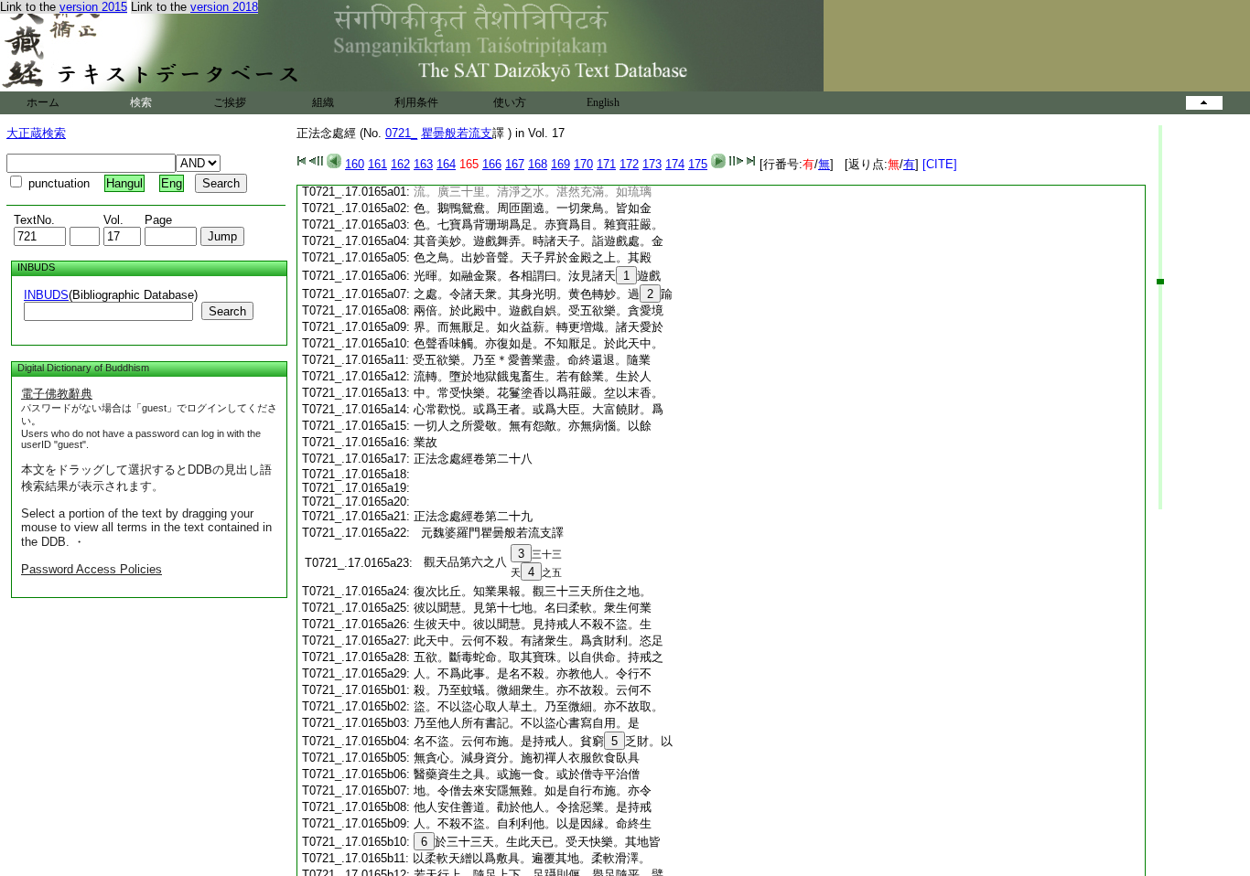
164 (446, 164)
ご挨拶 (229, 102)
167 (514, 164)
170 (583, 164)
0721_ (401, 133)
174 (674, 164)
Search (227, 311)
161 (377, 164)
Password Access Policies (91, 569)
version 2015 (93, 7)
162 (400, 164)
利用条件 (416, 102)
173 (652, 164)
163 (423, 164)
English (603, 102)
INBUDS (46, 295)
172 (629, 164)
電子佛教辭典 (56, 394)
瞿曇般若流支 (456, 133)
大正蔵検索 (36, 133)
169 (560, 164)
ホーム (43, 102)
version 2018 (224, 7)
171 (606, 164)
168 (537, 164)
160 (354, 164)
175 (697, 164)
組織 (323, 102)
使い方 (509, 102)
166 (491, 164)
